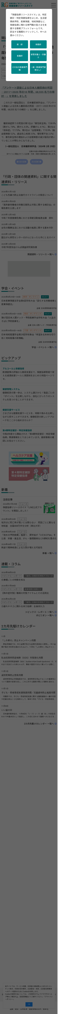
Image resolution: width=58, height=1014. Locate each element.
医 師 (20, 44)
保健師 (38, 44)
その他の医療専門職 (19, 68)
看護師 (20, 56)
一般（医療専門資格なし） (38, 68)
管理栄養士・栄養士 (38, 55)
